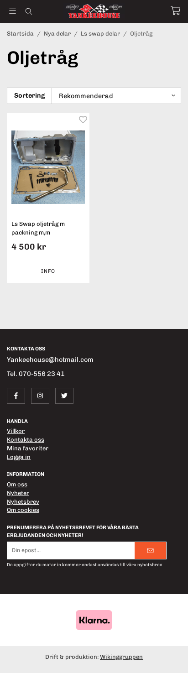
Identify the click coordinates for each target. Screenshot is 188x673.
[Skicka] (150, 550)
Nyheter (18, 493)
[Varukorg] (175, 11)
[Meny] (13, 11)
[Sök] (29, 11)
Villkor (16, 431)
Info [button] (48, 271)
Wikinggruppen (121, 656)
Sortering (29, 95)
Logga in (19, 457)
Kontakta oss (25, 439)
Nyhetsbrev (23, 501)
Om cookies (23, 509)
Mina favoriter (27, 448)
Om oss (17, 484)
